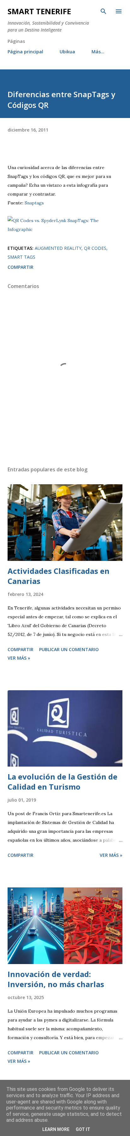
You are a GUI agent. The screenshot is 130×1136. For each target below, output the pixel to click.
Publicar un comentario (69, 649)
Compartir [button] (20, 267)
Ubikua (67, 52)
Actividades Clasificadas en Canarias (58, 576)
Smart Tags (21, 257)
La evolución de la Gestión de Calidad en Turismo (62, 781)
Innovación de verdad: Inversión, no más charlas (56, 979)
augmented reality (58, 248)
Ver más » (19, 658)
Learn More (55, 1129)
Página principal (25, 52)
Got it (83, 1129)
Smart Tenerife (39, 11)
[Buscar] (103, 11)
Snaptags (34, 203)
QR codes (95, 248)
